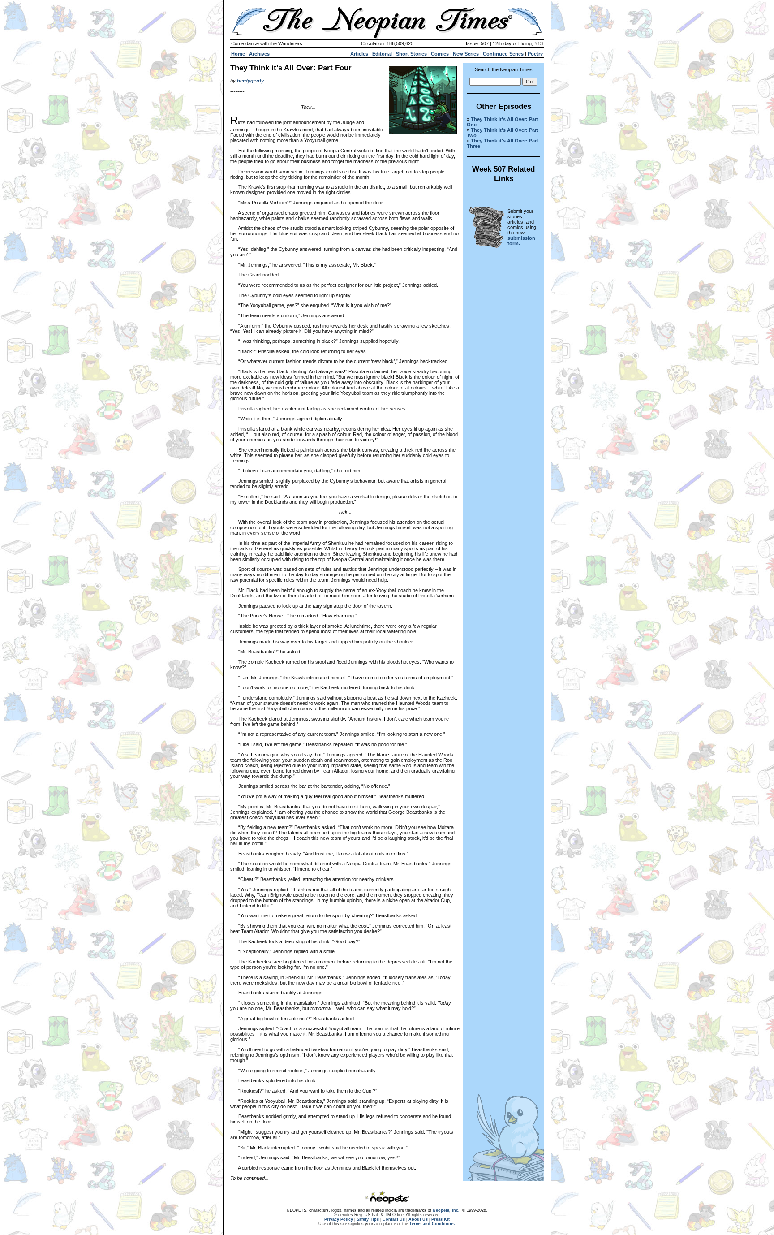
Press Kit (440, 1219)
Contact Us (394, 1219)
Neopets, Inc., (447, 1210)
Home (238, 53)
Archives (259, 53)
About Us (418, 1219)
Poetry (535, 53)
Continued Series (503, 53)
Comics (440, 53)
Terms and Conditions (432, 1224)
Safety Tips (368, 1219)
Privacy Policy (338, 1219)
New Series (466, 53)
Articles (359, 53)
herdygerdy (250, 80)
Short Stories (411, 53)
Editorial (382, 53)
